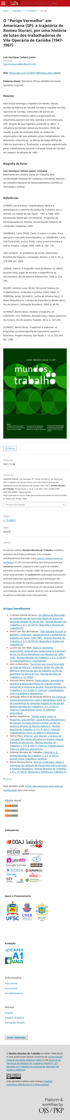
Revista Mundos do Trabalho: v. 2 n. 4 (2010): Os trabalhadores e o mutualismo (38, 659)
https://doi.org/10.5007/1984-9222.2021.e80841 (35, 72)
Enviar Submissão (16, 1037)
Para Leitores (11, 983)
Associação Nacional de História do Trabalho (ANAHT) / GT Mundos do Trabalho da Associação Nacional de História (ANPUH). (34, 1064)
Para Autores (11, 988)
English (9, 1012)
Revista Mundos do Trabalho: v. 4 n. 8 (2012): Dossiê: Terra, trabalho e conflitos (34, 757)
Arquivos (17, 10)
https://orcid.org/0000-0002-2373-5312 (19, 64)
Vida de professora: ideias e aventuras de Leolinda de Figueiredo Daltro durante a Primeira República (38, 765)
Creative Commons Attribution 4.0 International (29, 1083)
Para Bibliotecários (14, 993)
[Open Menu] (3, 3)
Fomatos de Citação (15, 504)
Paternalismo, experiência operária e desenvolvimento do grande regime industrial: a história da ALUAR (36, 683)
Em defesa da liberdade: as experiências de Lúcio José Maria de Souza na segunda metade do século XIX (37, 618)
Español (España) (14, 1017)
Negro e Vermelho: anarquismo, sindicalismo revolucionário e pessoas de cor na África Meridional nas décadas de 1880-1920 (38, 652)
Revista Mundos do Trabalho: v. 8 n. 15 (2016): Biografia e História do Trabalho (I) (38, 770)
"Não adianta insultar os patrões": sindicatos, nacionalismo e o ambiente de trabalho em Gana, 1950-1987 (38, 634)
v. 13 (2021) (30, 10)
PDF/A (11, 448)
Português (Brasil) (15, 1022)
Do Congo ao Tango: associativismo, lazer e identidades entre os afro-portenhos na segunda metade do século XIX (38, 700)
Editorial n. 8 (50, 752)
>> (10, 778)
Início (5, 10)
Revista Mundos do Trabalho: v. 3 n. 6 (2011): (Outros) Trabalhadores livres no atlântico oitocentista (38, 690)
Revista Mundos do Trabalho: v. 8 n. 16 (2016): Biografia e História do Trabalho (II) (38, 625)
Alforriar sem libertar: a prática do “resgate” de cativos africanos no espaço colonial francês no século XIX (36, 739)
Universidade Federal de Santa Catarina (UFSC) (34, 1058)
